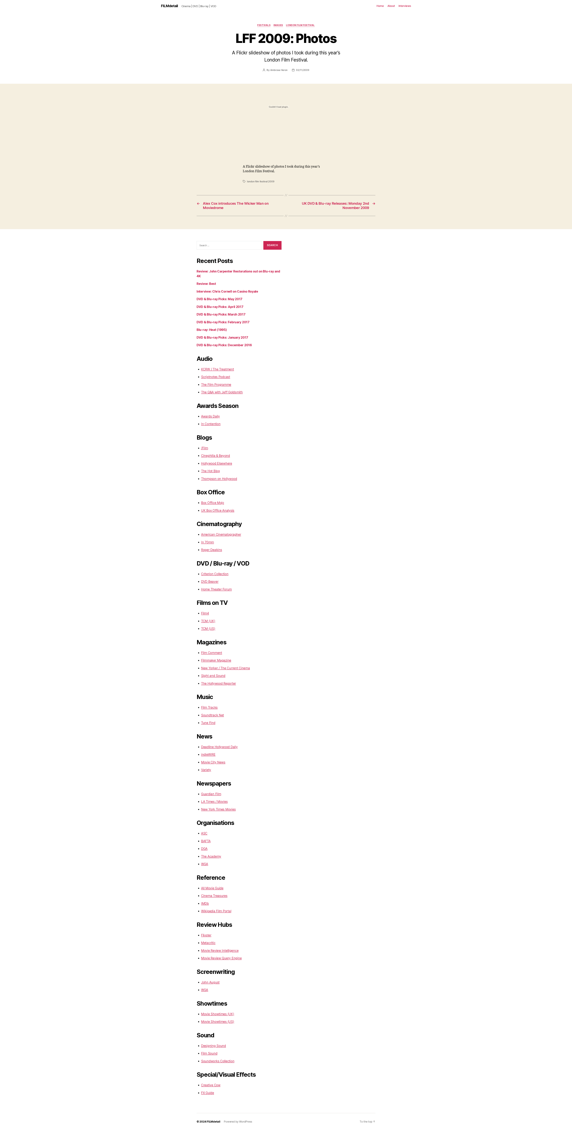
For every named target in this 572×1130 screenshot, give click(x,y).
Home (380, 5)
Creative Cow (210, 1085)
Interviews (405, 5)
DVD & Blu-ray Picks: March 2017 (221, 314)
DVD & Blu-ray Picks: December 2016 (224, 345)
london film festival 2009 (260, 181)
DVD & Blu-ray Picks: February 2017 (223, 322)
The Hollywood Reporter (218, 683)
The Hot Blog (210, 471)
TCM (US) (208, 628)
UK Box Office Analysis (217, 510)
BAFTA (206, 841)
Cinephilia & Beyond (215, 456)
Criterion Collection (215, 574)
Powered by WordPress (238, 1121)
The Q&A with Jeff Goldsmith (222, 392)
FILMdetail (169, 6)
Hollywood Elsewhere (216, 463)
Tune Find (208, 723)
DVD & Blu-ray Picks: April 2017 (220, 307)
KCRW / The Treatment (217, 369)
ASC (204, 833)
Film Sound (209, 1053)
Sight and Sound (213, 676)
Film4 (205, 613)
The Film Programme (216, 384)
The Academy (211, 856)
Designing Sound (213, 1046)
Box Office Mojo (212, 503)
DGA (204, 849)
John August (210, 982)
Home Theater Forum (216, 589)
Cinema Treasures (214, 896)
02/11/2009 (302, 70)
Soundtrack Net (212, 715)
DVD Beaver (209, 581)
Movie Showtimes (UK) (217, 1014)
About (391, 5)
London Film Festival (300, 25)
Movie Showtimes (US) (217, 1021)
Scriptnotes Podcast (215, 377)
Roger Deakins (211, 550)
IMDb (205, 903)
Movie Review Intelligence (219, 950)
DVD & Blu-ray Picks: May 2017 (219, 299)
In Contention (211, 424)
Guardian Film (211, 794)
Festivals (264, 25)
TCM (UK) (208, 621)
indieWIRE (208, 754)
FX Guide (207, 1093)
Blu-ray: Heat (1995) (212, 330)
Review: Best (206, 284)
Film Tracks (209, 707)
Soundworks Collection (217, 1061)
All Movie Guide (212, 888)
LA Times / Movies (214, 801)
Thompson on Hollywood (219, 479)
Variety (206, 770)
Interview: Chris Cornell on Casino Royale (227, 291)
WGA (204, 864)
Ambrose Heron (279, 70)
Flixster (206, 935)
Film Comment (211, 653)
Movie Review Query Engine (221, 958)
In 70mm (207, 542)
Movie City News (213, 762)
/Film (204, 448)
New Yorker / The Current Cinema (225, 668)
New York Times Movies (218, 809)
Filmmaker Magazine (216, 660)
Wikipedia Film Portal (216, 911)
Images (278, 25)
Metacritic (208, 943)
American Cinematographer (221, 534)
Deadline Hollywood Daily (219, 747)
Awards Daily (210, 416)
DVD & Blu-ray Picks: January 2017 (222, 337)
